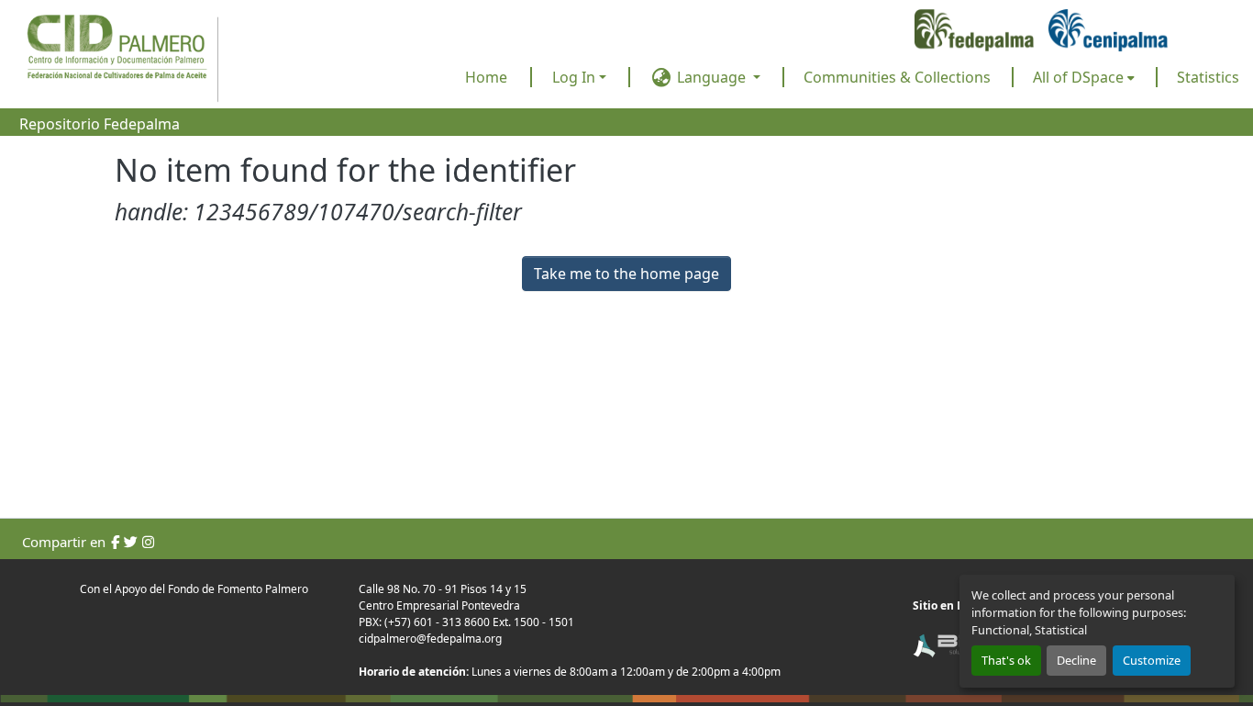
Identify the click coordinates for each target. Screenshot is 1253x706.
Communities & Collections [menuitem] (897, 77)
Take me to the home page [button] (626, 273)
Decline (1076, 660)
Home (486, 77)
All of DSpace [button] (1078, 77)
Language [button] (711, 77)
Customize (1152, 660)
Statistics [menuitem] (1208, 77)
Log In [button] (575, 77)
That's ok (1006, 660)
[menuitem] (1084, 77)
